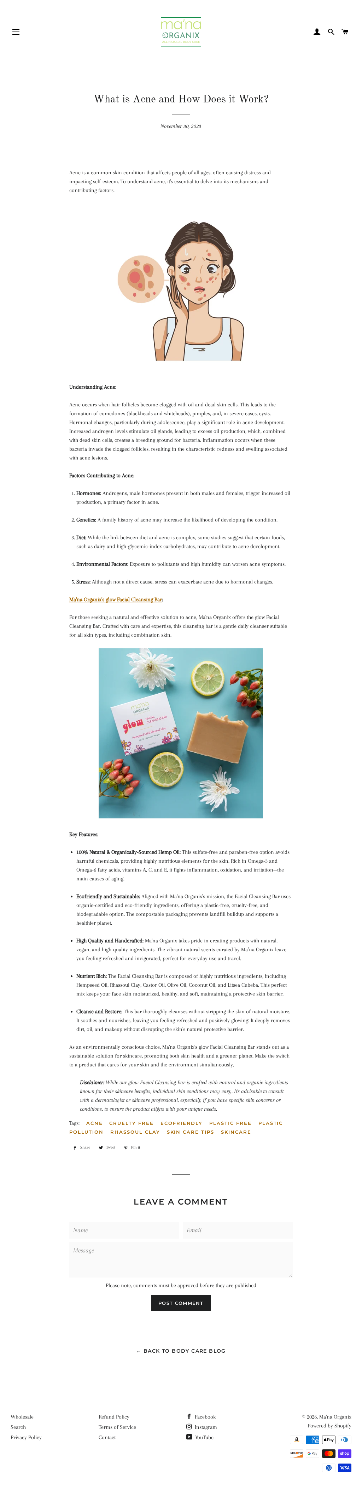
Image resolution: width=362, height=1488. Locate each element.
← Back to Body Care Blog (181, 1351)
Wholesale (22, 1417)
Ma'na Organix (335, 1417)
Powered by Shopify (329, 1425)
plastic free (230, 1123)
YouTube (204, 1437)
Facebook (204, 1417)
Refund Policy (114, 1417)
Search (18, 1427)
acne (94, 1123)
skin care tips (190, 1132)
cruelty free (131, 1123)
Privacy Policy (26, 1437)
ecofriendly (181, 1123)
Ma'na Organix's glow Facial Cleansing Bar (115, 599)
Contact (107, 1437)
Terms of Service (117, 1427)
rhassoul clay (135, 1132)
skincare (236, 1132)
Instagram (205, 1427)
